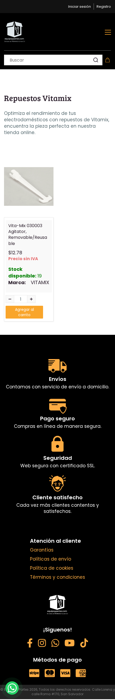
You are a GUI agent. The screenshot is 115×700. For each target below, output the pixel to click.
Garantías (41, 550)
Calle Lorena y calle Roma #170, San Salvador (73, 691)
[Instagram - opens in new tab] (42, 643)
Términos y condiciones (57, 577)
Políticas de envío (50, 559)
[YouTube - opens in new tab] (69, 643)
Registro (104, 6)
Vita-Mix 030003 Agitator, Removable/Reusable (27, 235)
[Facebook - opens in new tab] (30, 643)
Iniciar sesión (79, 6)
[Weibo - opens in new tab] (84, 643)
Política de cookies (51, 568)
